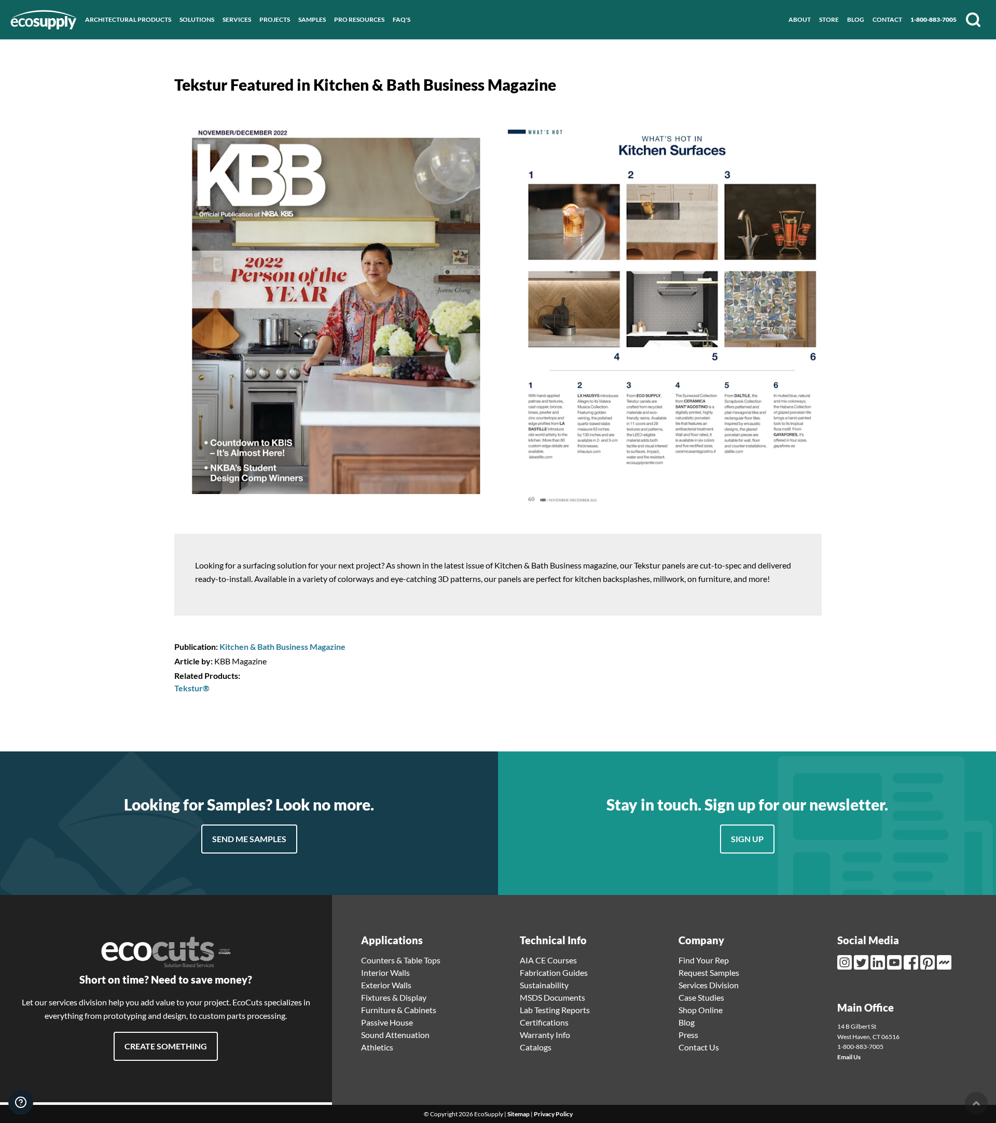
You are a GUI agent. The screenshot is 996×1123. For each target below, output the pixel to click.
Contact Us (699, 1047)
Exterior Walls (386, 985)
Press (688, 1035)
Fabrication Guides (554, 972)
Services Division (709, 985)
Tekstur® (192, 688)
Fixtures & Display (393, 997)
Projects (274, 19)
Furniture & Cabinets (398, 1010)
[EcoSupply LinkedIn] (878, 962)
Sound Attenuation (395, 1035)
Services (237, 19)
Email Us (849, 1057)
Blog (855, 19)
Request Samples (709, 972)
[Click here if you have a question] (20, 1102)
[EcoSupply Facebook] (912, 962)
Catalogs (535, 1047)
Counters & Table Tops (400, 960)
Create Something (166, 1046)
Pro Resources (359, 19)
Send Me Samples (249, 839)
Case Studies (701, 997)
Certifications (544, 1022)
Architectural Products (128, 19)
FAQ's (401, 19)
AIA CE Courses (548, 960)
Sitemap (518, 1114)
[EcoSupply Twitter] (862, 962)
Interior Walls (385, 972)
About (800, 19)
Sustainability (544, 985)
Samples (312, 19)
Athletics (377, 1047)
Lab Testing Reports (555, 1010)
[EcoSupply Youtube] (895, 962)
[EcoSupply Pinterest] (928, 962)
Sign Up (747, 839)
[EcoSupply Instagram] (845, 962)
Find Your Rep (704, 960)
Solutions (196, 19)
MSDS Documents (552, 997)
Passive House (387, 1022)
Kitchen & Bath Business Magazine (282, 646)
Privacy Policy (553, 1114)
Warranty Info (545, 1035)
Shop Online (701, 1010)
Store (829, 19)
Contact (887, 19)
